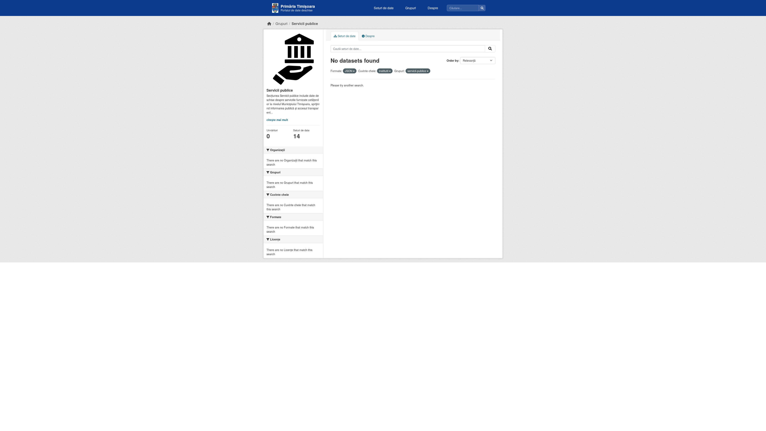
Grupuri (410, 8)
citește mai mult (277, 120)
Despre (433, 8)
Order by (452, 60)
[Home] (269, 23)
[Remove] (353, 71)
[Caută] (482, 8)
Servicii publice (305, 23)
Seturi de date (384, 8)
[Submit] (490, 48)
